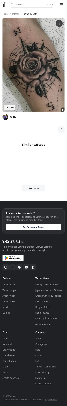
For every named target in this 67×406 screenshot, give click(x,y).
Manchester (8, 355)
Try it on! (10, 107)
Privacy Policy (42, 372)
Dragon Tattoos (43, 307)
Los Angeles (8, 349)
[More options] (59, 23)
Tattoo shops (9, 290)
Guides (6, 312)
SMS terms (41, 377)
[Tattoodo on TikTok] (12, 267)
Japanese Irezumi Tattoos (48, 290)
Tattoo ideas (8, 301)
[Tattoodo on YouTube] (26, 267)
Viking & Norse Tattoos (47, 284)
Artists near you (10, 377)
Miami (5, 366)
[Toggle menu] (61, 4)
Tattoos (49, 4)
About (38, 338)
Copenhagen (9, 360)
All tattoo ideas (43, 323)
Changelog (41, 344)
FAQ (37, 360)
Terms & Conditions (45, 366)
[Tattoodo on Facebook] (33, 267)
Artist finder (8, 295)
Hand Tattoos (42, 312)
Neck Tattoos (42, 301)
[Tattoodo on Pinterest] (19, 267)
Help (37, 349)
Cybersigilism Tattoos (46, 318)
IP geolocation (51, 399)
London (6, 338)
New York (7, 344)
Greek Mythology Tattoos (48, 295)
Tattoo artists (9, 284)
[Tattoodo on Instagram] (5, 267)
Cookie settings (43, 383)
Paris (5, 372)
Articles (6, 307)
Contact (39, 355)
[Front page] (3, 4)
